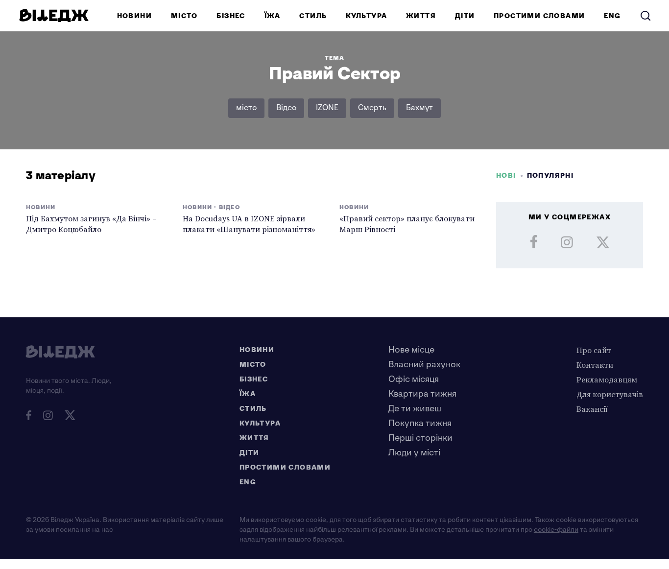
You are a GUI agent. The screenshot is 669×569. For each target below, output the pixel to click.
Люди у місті (414, 453)
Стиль (313, 16)
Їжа (272, 16)
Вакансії (592, 408)
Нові (506, 175)
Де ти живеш (414, 408)
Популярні (550, 175)
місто (246, 108)
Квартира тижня (422, 394)
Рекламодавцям (606, 379)
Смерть (372, 108)
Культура (366, 16)
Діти (465, 16)
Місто (184, 16)
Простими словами (539, 16)
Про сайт (593, 350)
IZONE (327, 108)
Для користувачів (609, 394)
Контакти (594, 364)
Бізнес (230, 16)
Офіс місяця (413, 379)
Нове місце (411, 350)
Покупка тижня (420, 423)
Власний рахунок (424, 364)
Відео (286, 108)
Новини (134, 16)
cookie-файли (556, 529)
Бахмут (419, 108)
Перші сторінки (420, 438)
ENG (612, 16)
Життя (421, 16)
